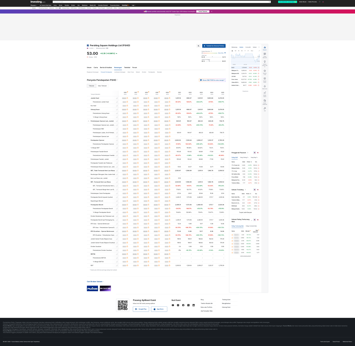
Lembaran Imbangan (119, 72)
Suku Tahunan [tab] (102, 86)
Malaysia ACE (235, 73)
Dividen (144, 72)
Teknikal (127, 67)
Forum (134, 67)
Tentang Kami (226, 299)
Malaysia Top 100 (236, 70)
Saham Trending (238, 190)
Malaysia (51, 8)
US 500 (234, 76)
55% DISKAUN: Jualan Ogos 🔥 (287, 1)
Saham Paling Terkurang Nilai (240, 220)
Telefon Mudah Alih (207, 303)
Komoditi (248, 47)
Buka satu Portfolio (206, 307)
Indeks (241, 47)
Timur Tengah (101, 8)
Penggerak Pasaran (239, 153)
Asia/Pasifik (109, 8)
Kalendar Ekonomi (103, 5)
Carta (96, 67)
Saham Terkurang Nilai (124, 8)
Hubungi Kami (226, 307)
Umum (89, 67)
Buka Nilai (221, 53)
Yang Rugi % (254, 157)
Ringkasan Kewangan (93, 72)
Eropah (94, 8)
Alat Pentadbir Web (207, 311)
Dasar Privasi (336, 341)
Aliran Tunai (131, 72)
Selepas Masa (65, 8)
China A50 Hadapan (237, 82)
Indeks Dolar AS (236, 85)
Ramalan (159, 72)
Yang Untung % (244, 157)
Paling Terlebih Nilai (251, 226)
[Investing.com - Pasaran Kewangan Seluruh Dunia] (38, 2)
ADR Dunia (74, 8)
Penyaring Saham (115, 5)
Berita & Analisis (106, 67)
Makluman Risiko (347, 341)
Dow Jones (235, 79)
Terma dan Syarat (325, 341)
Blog (202, 299)
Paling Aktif (235, 157)
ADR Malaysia (81, 8)
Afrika (115, 8)
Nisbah (138, 72)
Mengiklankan (226, 303)
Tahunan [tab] (91, 86)
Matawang (234, 47)
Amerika (89, 8)
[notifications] (320, 2)
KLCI (233, 67)
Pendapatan (151, 72)
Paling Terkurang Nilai (238, 226)
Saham (34, 8)
